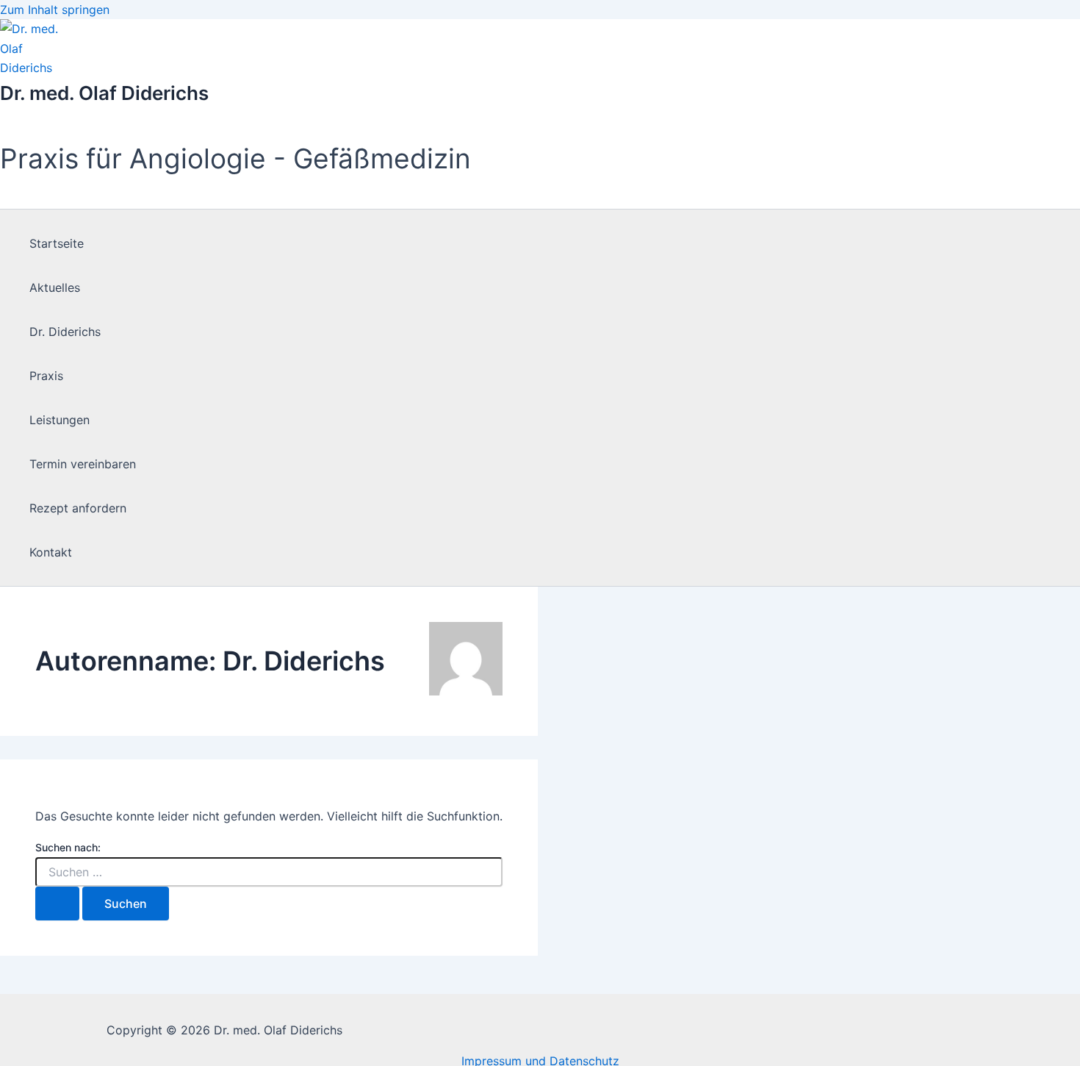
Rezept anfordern (77, 508)
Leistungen (59, 419)
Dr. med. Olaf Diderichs (104, 93)
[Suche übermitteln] (57, 903)
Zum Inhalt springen (54, 9)
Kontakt (50, 552)
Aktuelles (54, 287)
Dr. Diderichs (65, 331)
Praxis (46, 375)
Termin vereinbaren (82, 464)
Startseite (56, 243)
